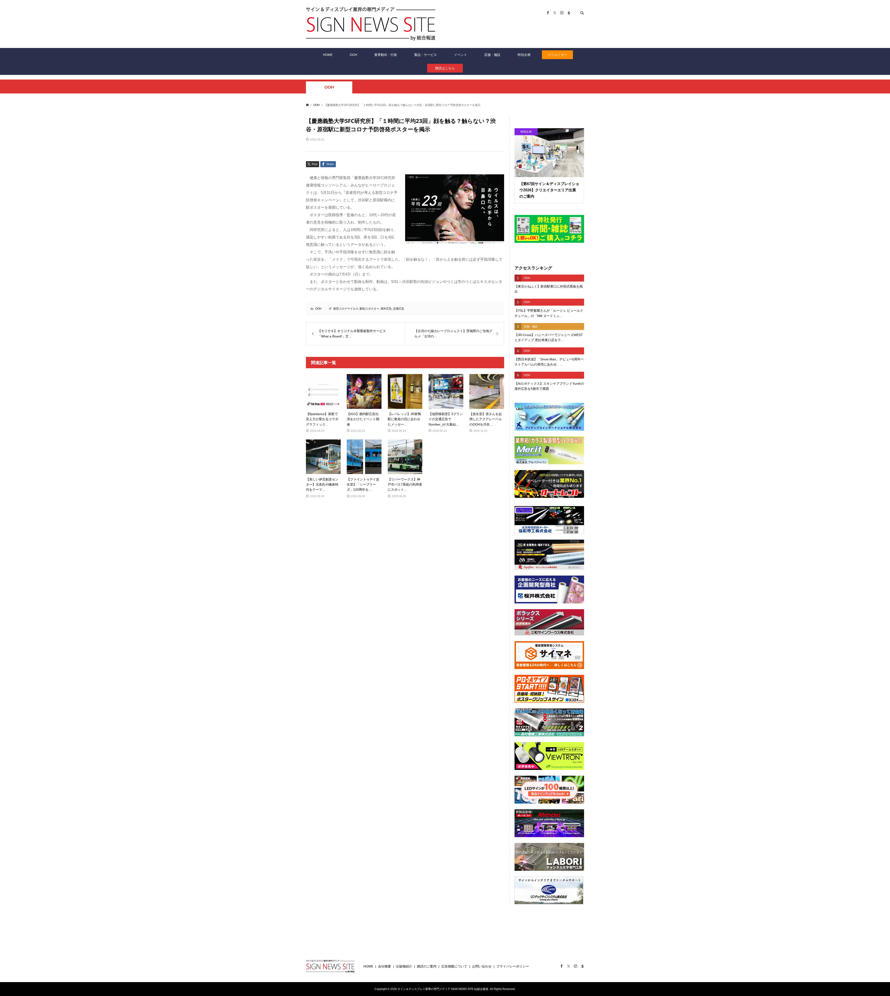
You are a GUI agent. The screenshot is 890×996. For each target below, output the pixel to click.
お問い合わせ (482, 966)
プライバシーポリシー (512, 966)
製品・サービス (425, 55)
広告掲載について (454, 966)
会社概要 (384, 966)
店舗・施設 (492, 55)
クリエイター (557, 55)
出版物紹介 (404, 966)
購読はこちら (445, 68)
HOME (328, 55)
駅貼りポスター (369, 308)
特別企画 (524, 55)
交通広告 (398, 308)
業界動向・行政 (385, 55)
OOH (353, 55)
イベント (460, 55)
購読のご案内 (426, 966)
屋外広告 (386, 308)
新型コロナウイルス (345, 308)
